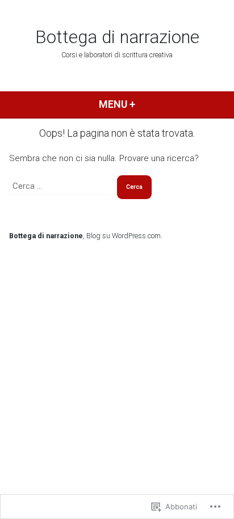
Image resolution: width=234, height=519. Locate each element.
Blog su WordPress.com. (124, 235)
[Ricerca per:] (63, 186)
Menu (136, 104)
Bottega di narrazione (117, 37)
